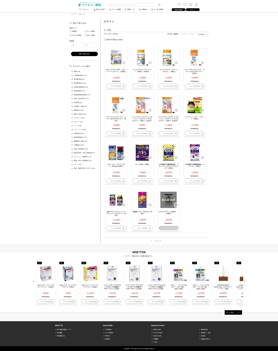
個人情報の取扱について (64, 329)
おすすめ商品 (76, 35)
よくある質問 (158, 9)
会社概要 (59, 332)
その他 (155, 342)
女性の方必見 (157, 336)
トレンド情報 (116, 9)
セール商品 (91, 31)
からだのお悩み (157, 332)
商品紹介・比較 (205, 332)
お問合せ (144, 9)
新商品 (74, 31)
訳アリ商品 (91, 35)
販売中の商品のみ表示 (114, 39)
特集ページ (131, 9)
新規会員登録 (178, 10)
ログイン (192, 10)
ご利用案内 (108, 329)
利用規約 (107, 339)
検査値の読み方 (205, 339)
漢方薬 (203, 336)
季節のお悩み (157, 329)
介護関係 (156, 339)
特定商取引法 (61, 336)
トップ (73, 14)
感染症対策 (204, 329)
